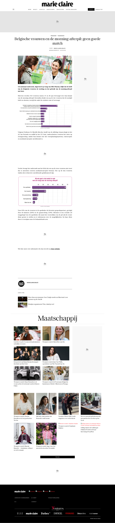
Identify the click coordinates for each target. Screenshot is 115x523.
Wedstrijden (60, 9)
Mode (29, 9)
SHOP (91, 9)
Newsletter (99, 9)
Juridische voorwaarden (22, 497)
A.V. (15, 501)
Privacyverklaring (53, 497)
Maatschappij (51, 9)
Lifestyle (42, 9)
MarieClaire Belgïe (32, 282)
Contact (34, 501)
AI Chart (33, 497)
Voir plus (57, 457)
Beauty (35, 9)
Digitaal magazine (71, 9)
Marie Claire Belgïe (59, 48)
